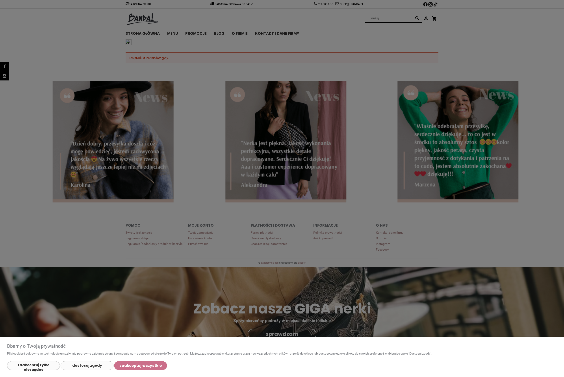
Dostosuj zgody (87, 365)
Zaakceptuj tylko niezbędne (34, 366)
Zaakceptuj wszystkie (141, 365)
